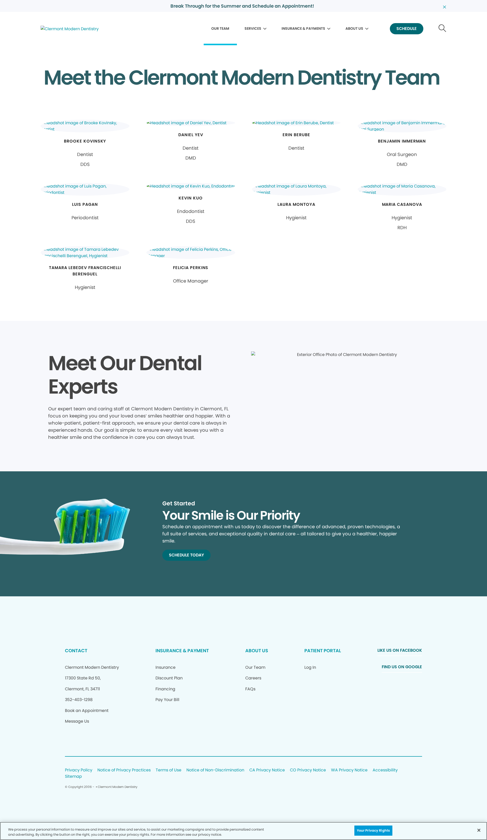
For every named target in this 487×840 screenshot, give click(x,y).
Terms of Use (168, 770)
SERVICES (253, 28)
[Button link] (442, 28)
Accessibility (385, 770)
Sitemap (73, 776)
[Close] (478, 830)
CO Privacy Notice (308, 770)
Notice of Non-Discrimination (215, 770)
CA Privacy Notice (267, 770)
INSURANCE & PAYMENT (182, 650)
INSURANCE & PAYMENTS (303, 28)
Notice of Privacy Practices (124, 770)
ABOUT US (354, 28)
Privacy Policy (78, 770)
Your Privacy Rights (373, 830)
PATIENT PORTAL (322, 650)
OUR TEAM (220, 28)
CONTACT (76, 650)
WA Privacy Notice (349, 770)
